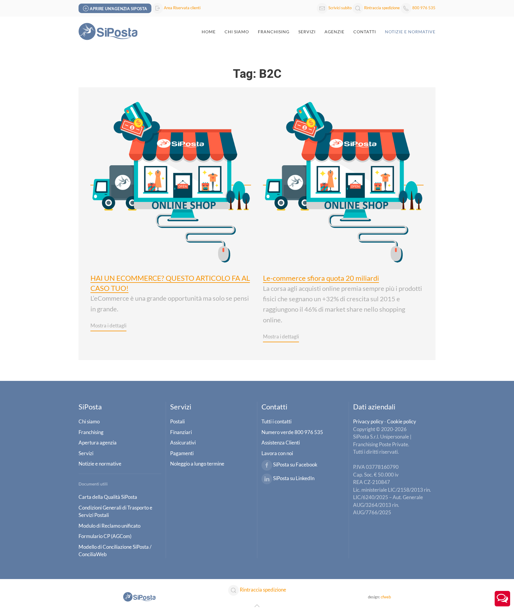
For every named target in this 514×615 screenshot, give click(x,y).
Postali (177, 421)
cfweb (386, 596)
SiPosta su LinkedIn (293, 478)
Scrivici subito (340, 7)
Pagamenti (182, 453)
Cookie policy (401, 421)
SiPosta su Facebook (295, 464)
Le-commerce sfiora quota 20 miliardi (321, 278)
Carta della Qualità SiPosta (108, 497)
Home (209, 31)
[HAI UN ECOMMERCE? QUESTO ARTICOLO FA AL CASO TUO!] (170, 180)
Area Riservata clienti (182, 7)
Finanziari (181, 432)
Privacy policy (368, 421)
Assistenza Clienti (280, 442)
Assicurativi (183, 442)
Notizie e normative (410, 31)
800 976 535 (423, 7)
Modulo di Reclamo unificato (109, 526)
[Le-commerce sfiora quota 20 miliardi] (343, 180)
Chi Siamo (237, 31)
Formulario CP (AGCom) (105, 536)
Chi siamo (89, 421)
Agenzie (334, 31)
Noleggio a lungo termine (197, 464)
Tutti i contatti (276, 421)
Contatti (364, 31)
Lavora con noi (277, 453)
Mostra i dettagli (108, 325)
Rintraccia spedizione (382, 7)
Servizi (307, 31)
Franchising (273, 31)
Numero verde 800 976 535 (292, 432)
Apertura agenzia (98, 442)
